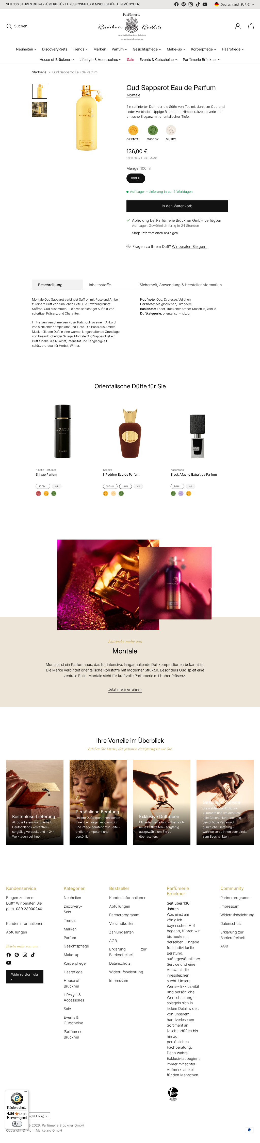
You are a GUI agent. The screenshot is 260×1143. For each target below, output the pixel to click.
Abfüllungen (16, 932)
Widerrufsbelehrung (126, 972)
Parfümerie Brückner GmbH (63, 1125)
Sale (67, 1009)
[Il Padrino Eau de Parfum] (130, 431)
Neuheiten (72, 897)
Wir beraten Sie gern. (189, 246)
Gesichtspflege (76, 946)
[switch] (17, 1124)
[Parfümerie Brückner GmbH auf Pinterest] (183, 5)
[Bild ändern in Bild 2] (39, 109)
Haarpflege (73, 972)
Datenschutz (120, 963)
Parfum (70, 938)
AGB (113, 941)
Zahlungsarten (121, 932)
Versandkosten (122, 923)
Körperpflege (75, 963)
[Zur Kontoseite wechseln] (238, 26)
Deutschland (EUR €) (235, 4)
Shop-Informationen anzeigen (155, 233)
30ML (177, 486)
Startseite (39, 72)
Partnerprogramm (124, 915)
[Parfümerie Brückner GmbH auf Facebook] (176, 5)
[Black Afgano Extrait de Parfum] (197, 431)
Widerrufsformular (24, 976)
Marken (70, 929)
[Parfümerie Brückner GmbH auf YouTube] (204, 5)
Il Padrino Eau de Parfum (121, 474)
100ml (136, 178)
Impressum (118, 980)
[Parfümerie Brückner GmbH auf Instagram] (190, 5)
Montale (133, 95)
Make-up (71, 954)
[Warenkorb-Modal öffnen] (251, 26)
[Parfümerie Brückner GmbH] (130, 26)
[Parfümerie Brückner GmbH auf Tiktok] (197, 5)
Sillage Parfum (46, 474)
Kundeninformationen (24, 923)
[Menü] (26, 1093)
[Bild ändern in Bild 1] (39, 91)
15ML (126, 486)
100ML (43, 486)
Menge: (138, 168)
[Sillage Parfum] (62, 431)
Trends (69, 920)
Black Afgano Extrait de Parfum (194, 474)
